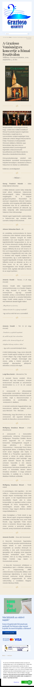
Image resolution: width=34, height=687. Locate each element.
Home (10, 37)
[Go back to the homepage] (17, 16)
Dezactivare (16, 682)
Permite (27, 682)
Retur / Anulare (7, 655)
